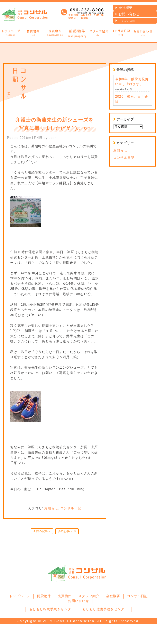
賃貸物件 (44, 596)
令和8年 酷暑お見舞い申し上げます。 (132, 81)
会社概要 (125, 7)
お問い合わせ (129, 14)
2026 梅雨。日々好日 (131, 99)
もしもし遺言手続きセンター (105, 609)
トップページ (19, 596)
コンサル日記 (70, 508)
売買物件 (65, 596)
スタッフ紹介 (88, 596)
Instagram (127, 20)
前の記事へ (43, 531)
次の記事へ (65, 531)
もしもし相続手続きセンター (52, 609)
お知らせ (51, 508)
